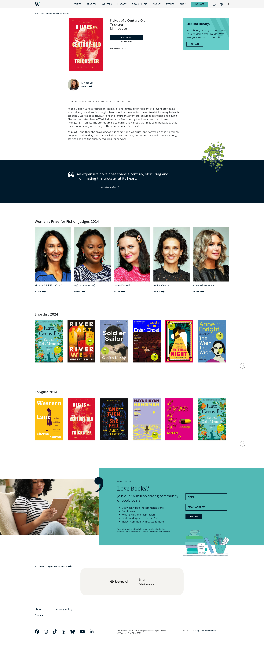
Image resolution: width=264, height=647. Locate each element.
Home (36, 13)
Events (170, 4)
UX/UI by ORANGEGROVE (203, 630)
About (157, 4)
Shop (183, 4)
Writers (107, 4)
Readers (92, 4)
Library (122, 4)
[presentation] (242, 366)
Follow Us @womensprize (51, 566)
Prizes (77, 4)
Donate (199, 4)
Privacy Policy (64, 609)
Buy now (126, 37)
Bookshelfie (139, 4)
